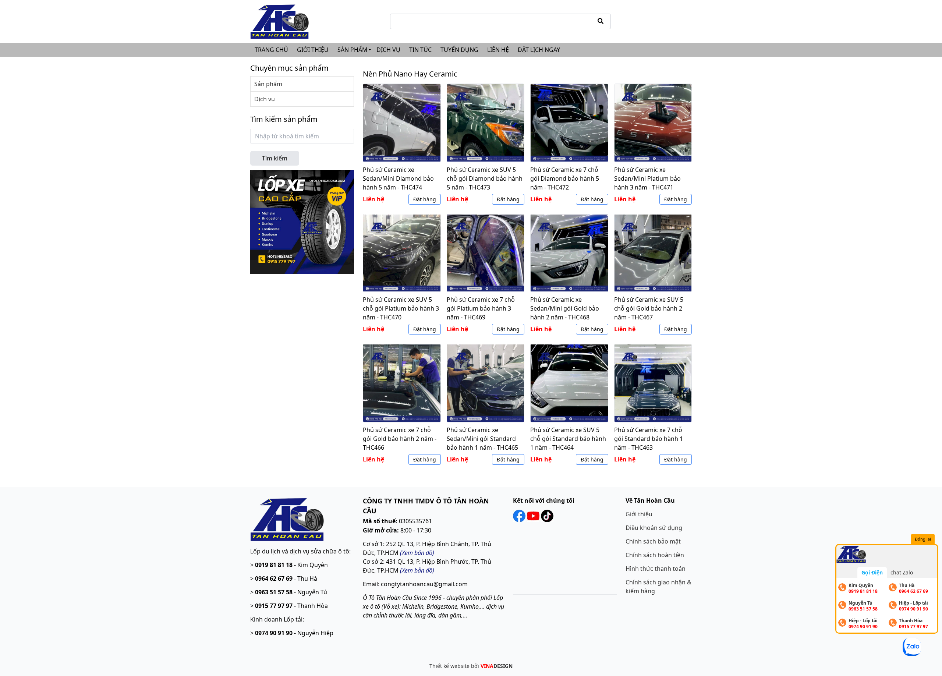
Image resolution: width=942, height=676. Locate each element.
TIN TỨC (420, 50)
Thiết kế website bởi (471, 665)
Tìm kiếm (274, 158)
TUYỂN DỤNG (459, 50)
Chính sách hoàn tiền (655, 555)
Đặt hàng (424, 199)
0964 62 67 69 (274, 578)
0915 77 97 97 (274, 606)
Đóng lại (923, 539)
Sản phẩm (268, 84)
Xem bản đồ (417, 570)
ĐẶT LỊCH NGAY (539, 50)
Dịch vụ (264, 99)
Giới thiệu (639, 514)
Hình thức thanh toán (656, 568)
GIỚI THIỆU (313, 50)
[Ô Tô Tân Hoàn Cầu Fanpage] (519, 515)
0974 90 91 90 (274, 633)
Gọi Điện (872, 572)
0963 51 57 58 (274, 592)
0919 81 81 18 (274, 565)
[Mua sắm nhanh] (287, 518)
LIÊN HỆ (498, 50)
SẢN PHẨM (352, 50)
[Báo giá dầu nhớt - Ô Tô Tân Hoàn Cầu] (302, 221)
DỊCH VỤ (388, 50)
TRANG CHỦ (271, 50)
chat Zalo (901, 572)
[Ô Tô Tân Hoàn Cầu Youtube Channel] (533, 515)
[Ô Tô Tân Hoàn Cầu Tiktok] (546, 515)
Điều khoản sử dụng (654, 528)
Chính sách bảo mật (653, 541)
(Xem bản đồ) (417, 553)
